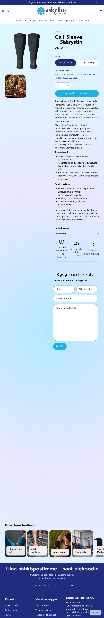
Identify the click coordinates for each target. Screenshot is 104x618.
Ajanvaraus (70, 20)
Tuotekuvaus (62, 228)
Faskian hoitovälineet (46, 614)
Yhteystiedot (83, 20)
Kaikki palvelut (12, 605)
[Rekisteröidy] (71, 585)
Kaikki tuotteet (42, 605)
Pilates (51, 20)
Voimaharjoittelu (44, 610)
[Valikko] (3, 11)
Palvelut (43, 20)
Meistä (60, 20)
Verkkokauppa (30, 20)
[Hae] (8, 11)
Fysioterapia (11, 610)
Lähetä (60, 346)
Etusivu (17, 20)
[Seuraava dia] (96, 543)
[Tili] (95, 11)
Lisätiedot (60, 233)
